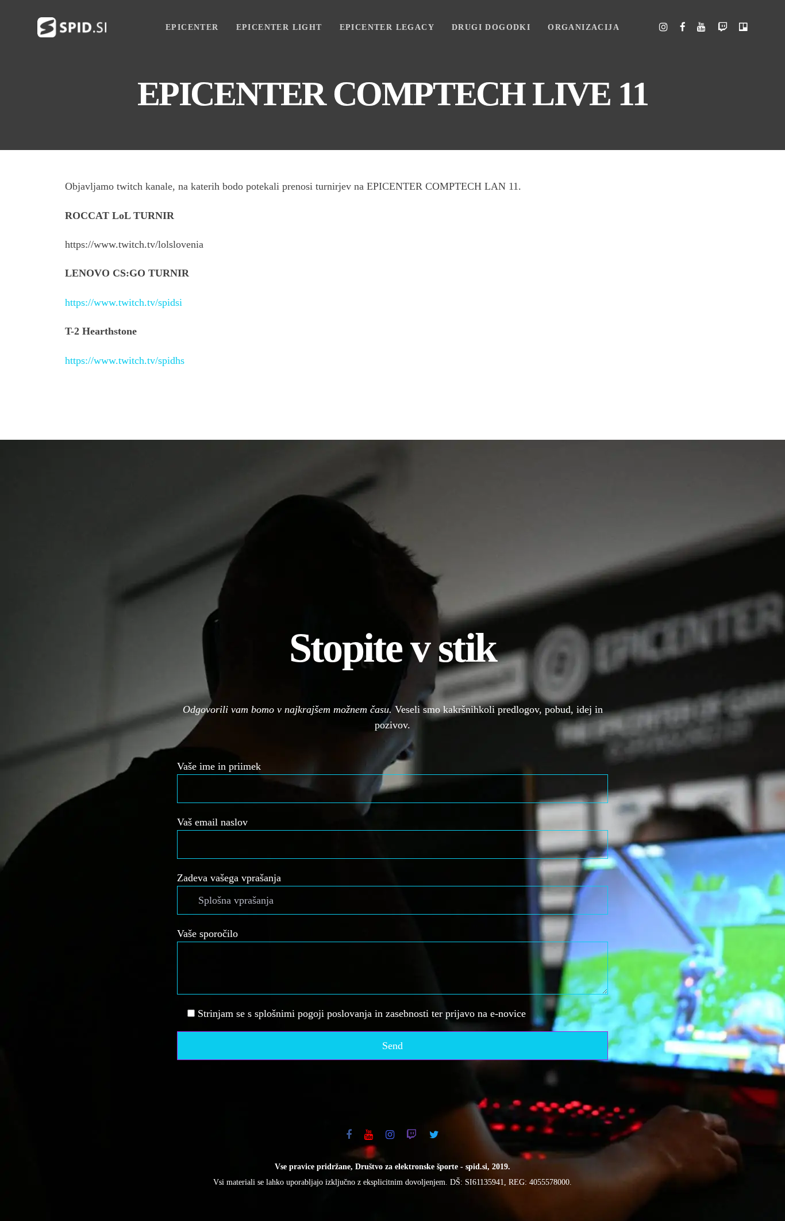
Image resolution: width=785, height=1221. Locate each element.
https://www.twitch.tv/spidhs (124, 360)
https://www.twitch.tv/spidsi (123, 302)
